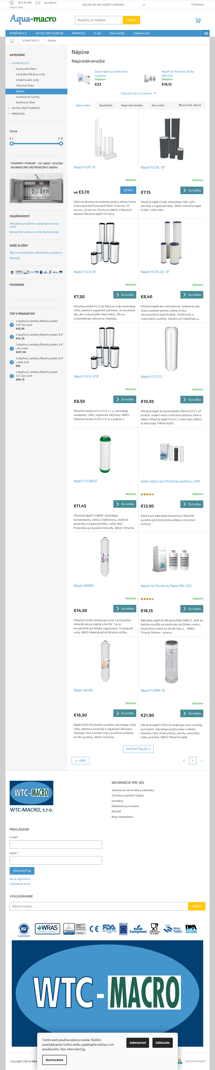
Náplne (20, 91)
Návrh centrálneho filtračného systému (36, 252)
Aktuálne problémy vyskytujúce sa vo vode (34, 225)
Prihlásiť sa (22, 871)
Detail (128, 190)
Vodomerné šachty (28, 97)
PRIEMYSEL (18, 114)
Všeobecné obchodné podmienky (103, 5)
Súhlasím (163, 1042)
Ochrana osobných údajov (128, 795)
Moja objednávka (122, 817)
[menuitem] (18, 33)
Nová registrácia (20, 879)
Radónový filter (25, 102)
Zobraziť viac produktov (136, 93)
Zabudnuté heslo (20, 884)
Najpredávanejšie (132, 105)
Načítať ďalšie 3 (138, 749)
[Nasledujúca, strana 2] (193, 760)
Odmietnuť (138, 1042)
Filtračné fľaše (25, 86)
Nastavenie (54, 1060)
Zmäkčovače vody (27, 80)
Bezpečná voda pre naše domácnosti (34, 231)
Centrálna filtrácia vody (30, 74)
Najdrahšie (106, 105)
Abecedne (158, 105)
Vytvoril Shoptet (195, 1061)
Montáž (15, 258)
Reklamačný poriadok (125, 806)
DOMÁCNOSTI (20, 63)
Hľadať (131, 20)
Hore (82, 760)
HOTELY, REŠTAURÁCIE (26, 108)
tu (83, 1049)
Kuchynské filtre (26, 69)
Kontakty (117, 801)
